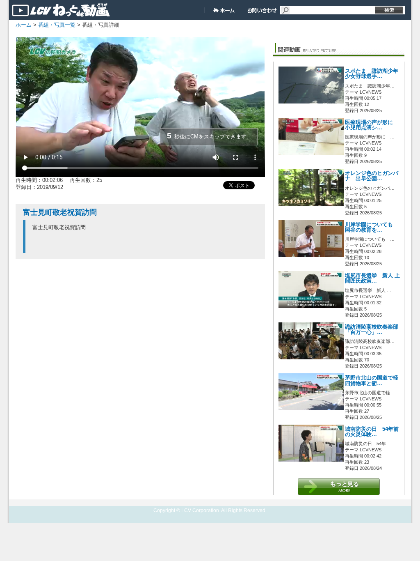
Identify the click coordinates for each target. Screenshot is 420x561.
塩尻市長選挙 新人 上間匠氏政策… (372, 278)
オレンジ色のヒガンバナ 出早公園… (371, 176)
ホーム (24, 25)
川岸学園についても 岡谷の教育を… (371, 227)
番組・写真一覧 (56, 25)
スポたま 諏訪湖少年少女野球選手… (371, 73)
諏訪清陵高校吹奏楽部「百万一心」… (371, 329)
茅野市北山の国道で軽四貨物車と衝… (371, 380)
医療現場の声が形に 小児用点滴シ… (371, 125)
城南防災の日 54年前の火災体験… (372, 431)
